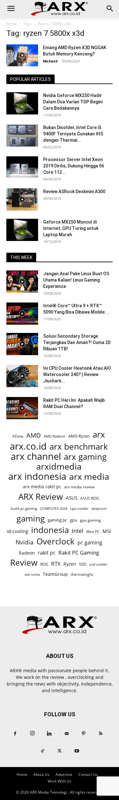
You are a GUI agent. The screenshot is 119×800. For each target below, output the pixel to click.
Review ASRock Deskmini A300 (74, 191)
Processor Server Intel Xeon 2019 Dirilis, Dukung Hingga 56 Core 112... (73, 166)
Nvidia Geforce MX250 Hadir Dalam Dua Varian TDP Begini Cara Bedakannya (72, 102)
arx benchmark (79, 446)
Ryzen (69, 564)
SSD (82, 564)
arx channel (36, 456)
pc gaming (89, 542)
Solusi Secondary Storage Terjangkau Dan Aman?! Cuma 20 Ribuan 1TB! (76, 342)
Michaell (50, 61)
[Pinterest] (83, 733)
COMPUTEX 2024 (53, 508)
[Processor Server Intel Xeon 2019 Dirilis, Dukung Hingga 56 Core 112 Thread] (22, 167)
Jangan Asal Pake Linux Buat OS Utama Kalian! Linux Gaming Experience (76, 280)
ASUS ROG (89, 498)
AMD (33, 435)
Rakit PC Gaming (78, 552)
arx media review (79, 486)
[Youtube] (76, 751)
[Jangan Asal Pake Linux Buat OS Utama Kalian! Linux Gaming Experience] (22, 281)
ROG (44, 564)
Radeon (27, 553)
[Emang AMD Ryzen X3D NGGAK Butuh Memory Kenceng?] (22, 55)
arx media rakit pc (42, 487)
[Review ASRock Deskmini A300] (22, 199)
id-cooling (17, 531)
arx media (89, 476)
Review (23, 562)
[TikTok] (42, 751)
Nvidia (25, 542)
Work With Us (59, 781)
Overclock (55, 541)
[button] (11, 8)
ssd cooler (98, 564)
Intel (77, 531)
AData (17, 436)
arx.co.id (28, 446)
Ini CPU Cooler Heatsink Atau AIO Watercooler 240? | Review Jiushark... (77, 374)
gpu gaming (90, 520)
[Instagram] (32, 733)
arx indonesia (37, 476)
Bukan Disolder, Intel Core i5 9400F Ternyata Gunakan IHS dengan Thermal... (73, 134)
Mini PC (93, 531)
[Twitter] (59, 751)
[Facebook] (15, 733)
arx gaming (85, 456)
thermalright (82, 574)
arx (99, 434)
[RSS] (101, 733)
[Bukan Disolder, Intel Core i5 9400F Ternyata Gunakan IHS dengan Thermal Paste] (22, 135)
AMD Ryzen (79, 436)
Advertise (64, 774)
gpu (73, 520)
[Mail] (66, 733)
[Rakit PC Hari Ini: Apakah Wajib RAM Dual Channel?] (22, 408)
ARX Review (40, 496)
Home (11, 23)
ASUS (71, 498)
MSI (106, 531)
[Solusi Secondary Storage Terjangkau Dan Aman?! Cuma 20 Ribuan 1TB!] (22, 344)
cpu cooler (79, 508)
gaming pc (57, 520)
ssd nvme (32, 574)
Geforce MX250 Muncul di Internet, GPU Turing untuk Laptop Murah (70, 228)
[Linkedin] (49, 733)
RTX (56, 563)
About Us (41, 774)
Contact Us (88, 774)
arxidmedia (59, 466)
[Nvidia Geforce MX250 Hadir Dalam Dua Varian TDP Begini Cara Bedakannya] (22, 103)
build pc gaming (24, 508)
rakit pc (47, 552)
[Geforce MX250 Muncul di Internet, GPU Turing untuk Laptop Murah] (22, 230)
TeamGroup (55, 574)
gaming (31, 518)
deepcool (99, 508)
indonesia (50, 530)
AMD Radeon (54, 436)
